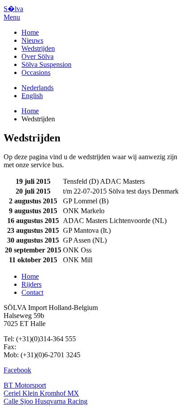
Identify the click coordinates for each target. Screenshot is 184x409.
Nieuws (32, 40)
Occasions (35, 72)
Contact (32, 292)
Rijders (31, 284)
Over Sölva (37, 56)
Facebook (17, 370)
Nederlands (37, 87)
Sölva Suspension (46, 64)
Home (30, 32)
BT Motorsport (25, 385)
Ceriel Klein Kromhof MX (41, 393)
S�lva (13, 8)
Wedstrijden (38, 48)
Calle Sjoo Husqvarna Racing (46, 401)
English (32, 95)
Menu (12, 17)
